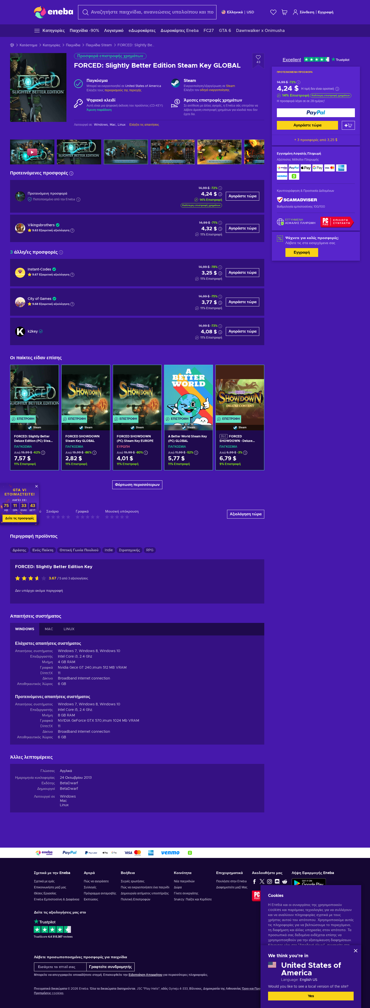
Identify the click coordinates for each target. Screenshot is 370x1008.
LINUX (69, 629)
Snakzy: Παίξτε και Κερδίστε (193, 899)
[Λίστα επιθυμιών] (273, 12)
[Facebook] (254, 881)
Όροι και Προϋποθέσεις (258, 988)
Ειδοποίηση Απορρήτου (145, 974)
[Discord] (277, 881)
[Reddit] (284, 881)
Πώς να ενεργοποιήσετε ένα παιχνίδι (145, 887)
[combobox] (147, 12)
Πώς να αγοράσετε (96, 881)
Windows (68, 796)
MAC (49, 629)
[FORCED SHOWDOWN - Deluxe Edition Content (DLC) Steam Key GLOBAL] (240, 391)
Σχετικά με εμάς (44, 881)
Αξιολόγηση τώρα (246, 514)
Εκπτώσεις (91, 899)
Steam (230, 85)
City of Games (39, 299)
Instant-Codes (39, 269)
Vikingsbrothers (41, 225)
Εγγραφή (326, 12)
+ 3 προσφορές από (316, 140)
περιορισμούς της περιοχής (122, 90)
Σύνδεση (307, 12)
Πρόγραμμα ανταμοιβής (100, 893)
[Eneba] (53, 12)
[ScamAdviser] (297, 200)
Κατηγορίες (51, 45)
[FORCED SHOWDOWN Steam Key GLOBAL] (86, 391)
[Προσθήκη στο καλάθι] (348, 125)
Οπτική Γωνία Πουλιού (79, 550)
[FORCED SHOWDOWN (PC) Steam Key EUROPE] (137, 391)
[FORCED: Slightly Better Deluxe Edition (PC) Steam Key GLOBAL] (34, 391)
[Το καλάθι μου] (284, 12)
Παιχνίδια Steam (99, 45)
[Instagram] (269, 881)
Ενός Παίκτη (42, 550)
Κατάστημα (28, 45)
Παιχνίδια (73, 45)
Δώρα (178, 887)
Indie (109, 550)
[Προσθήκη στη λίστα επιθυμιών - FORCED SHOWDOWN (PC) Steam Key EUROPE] (153, 373)
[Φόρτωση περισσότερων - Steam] (175, 84)
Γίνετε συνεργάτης (186, 893)
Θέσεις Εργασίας (45, 893)
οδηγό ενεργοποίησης (215, 89)
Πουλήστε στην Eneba (231, 881)
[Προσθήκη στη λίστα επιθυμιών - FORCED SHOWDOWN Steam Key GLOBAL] (101, 373)
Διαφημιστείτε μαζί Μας (231, 887)
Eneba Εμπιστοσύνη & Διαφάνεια (56, 899)
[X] (262, 881)
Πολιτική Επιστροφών (135, 899)
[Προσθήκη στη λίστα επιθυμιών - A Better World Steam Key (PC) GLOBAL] (204, 373)
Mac (63, 801)
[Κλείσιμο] (355, 950)
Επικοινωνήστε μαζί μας (50, 887)
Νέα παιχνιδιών (184, 881)
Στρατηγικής (129, 550)
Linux (64, 805)
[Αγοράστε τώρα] (316, 112)
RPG (149, 550)
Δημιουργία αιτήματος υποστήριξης (145, 893)
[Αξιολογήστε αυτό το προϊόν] (32, 579)
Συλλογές (90, 887)
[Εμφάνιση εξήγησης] (72, 230)
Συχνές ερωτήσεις (132, 881)
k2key (33, 331)
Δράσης (19, 550)
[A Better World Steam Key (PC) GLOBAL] (188, 391)
